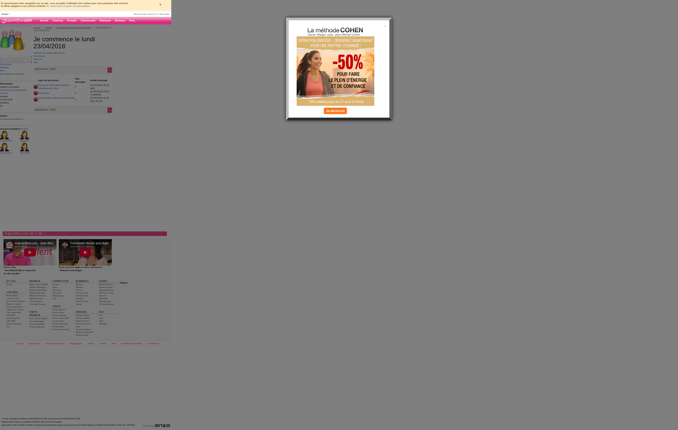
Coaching (57, 20)
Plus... (132, 20)
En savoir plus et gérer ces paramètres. (69, 6)
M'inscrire (138, 14)
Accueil (44, 20)
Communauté (88, 20)
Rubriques (105, 20)
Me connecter (150, 14)
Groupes (71, 20)
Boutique (120, 20)
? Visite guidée (163, 14)
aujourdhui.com (17, 20)
